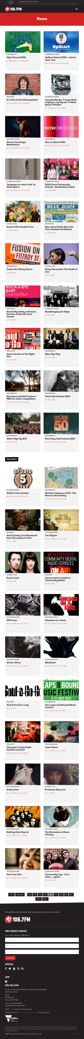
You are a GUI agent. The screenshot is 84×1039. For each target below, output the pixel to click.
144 (29, 894)
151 (66, 894)
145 (35, 894)
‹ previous (19, 894)
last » (45, 899)
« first (12, 894)
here (10, 1009)
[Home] (14, 9)
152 (71, 894)
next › (38, 899)
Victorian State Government (27, 1012)
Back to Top (75, 1034)
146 (40, 894)
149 (56, 894)
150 (61, 894)
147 (45, 894)
